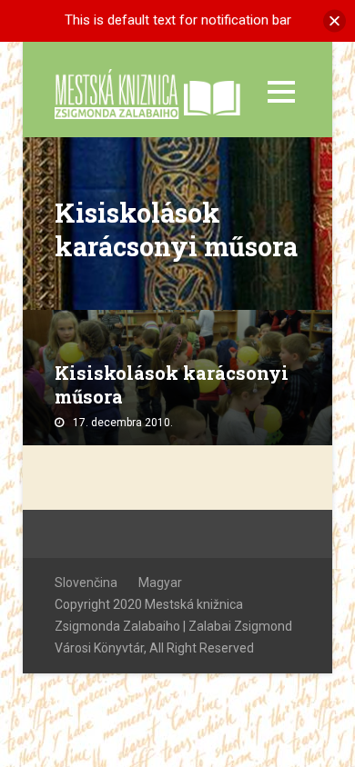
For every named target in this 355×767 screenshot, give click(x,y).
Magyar (160, 582)
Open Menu (280, 91)
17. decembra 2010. (123, 422)
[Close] (334, 20)
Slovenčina (86, 582)
